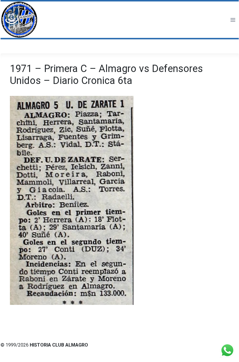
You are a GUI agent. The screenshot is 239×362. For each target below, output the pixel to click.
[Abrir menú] (232, 19)
